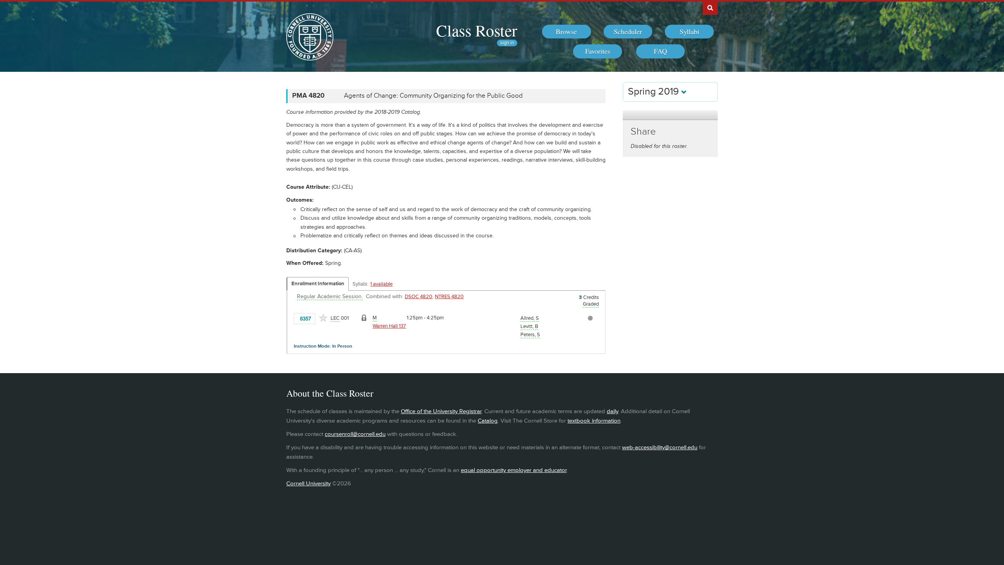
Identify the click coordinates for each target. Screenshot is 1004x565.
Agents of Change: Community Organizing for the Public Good (433, 96)
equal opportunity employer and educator (514, 470)
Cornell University (308, 483)
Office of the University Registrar (441, 411)
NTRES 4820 (449, 296)
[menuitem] (566, 32)
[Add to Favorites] (323, 317)
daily (612, 411)
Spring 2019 (654, 92)
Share (643, 131)
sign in (507, 43)
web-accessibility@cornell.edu (659, 447)
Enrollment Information (317, 284)
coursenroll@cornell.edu (355, 434)
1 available (381, 284)
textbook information (593, 421)
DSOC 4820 (418, 296)
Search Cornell (710, 7)
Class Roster (476, 30)
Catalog (488, 421)
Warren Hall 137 (389, 326)
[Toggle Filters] (670, 115)
